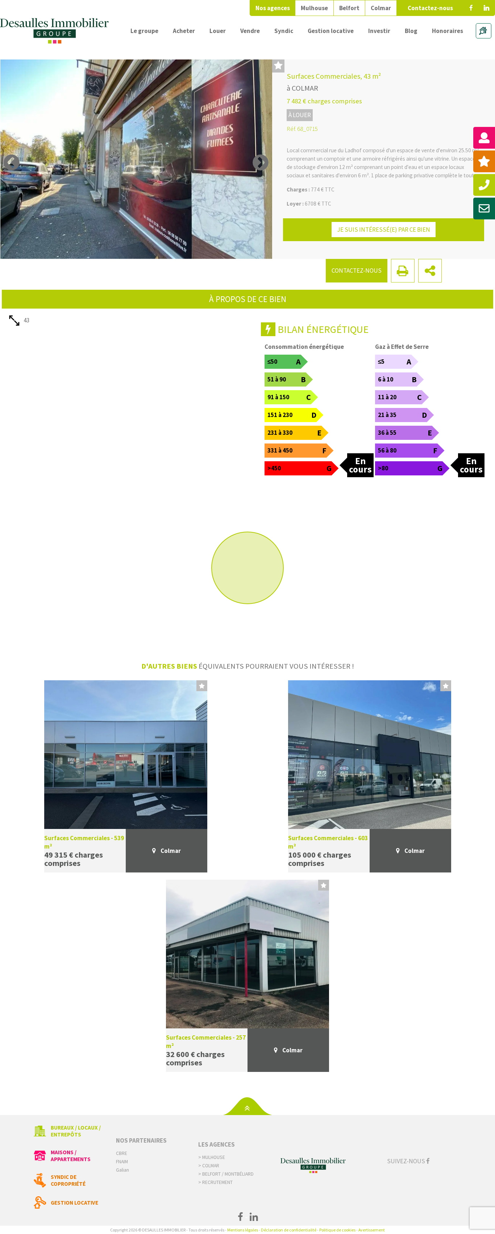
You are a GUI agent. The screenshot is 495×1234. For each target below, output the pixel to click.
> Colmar (208, 1166)
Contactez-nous (430, 8)
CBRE (121, 1153)
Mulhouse (314, 8)
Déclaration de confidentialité (288, 1230)
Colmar (381, 8)
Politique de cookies (337, 1230)
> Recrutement (215, 1182)
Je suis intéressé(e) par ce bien (383, 230)
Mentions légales (242, 1230)
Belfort (349, 8)
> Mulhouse (211, 1157)
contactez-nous (357, 271)
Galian (122, 1170)
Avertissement (371, 1230)
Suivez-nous (406, 1161)
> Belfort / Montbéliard (226, 1174)
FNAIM (122, 1162)
